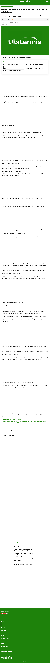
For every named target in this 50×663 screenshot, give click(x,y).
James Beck (5, 22)
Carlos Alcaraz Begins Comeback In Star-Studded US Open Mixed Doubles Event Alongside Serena (24, 555)
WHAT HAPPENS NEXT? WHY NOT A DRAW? (35, 65)
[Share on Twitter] (9, 20)
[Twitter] (3, 621)
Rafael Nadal (25, 430)
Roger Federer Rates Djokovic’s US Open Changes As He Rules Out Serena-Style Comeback (23, 564)
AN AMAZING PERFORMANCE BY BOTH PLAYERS (13, 71)
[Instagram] (7, 621)
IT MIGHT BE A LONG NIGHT (11, 64)
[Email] (12, 20)
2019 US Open (10, 430)
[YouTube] (5, 621)
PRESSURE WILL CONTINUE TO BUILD (35, 68)
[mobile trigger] (2, 1)
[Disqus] (25, 452)
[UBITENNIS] (25, 1)
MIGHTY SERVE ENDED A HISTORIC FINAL (12, 67)
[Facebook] (1, 621)
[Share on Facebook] (7, 20)
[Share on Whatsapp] (10, 20)
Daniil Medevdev (17, 430)
